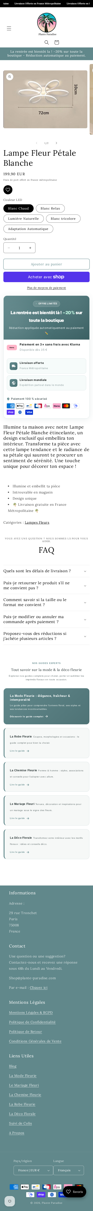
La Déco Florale (22, 1114)
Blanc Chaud (18, 208)
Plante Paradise (52, 1202)
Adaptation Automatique (28, 229)
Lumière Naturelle (23, 219)
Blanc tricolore (63, 219)
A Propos (16, 1133)
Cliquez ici (39, 987)
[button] (9, 28)
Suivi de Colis (20, 1123)
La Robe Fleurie (22, 1104)
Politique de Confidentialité (32, 1022)
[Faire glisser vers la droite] (56, 143)
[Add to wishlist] (7, 189)
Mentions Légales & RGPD (31, 1012)
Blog (12, 1066)
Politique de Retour (25, 1031)
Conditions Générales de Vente (35, 1041)
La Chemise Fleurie (25, 1095)
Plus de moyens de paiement (46, 287)
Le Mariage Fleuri (24, 1085)
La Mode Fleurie (23, 1075)
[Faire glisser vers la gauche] (37, 143)
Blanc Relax (50, 208)
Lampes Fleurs (37, 522)
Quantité (9, 239)
